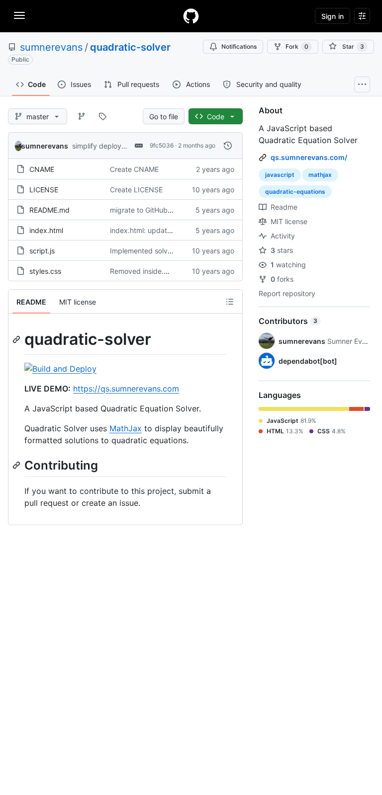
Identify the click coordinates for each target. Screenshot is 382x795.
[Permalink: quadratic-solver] (17, 339)
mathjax (320, 174)
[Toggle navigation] (19, 15)
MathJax (125, 428)
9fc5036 (162, 145)
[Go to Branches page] (81, 116)
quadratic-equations (295, 191)
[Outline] (229, 302)
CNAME (41, 169)
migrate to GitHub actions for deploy (169, 210)
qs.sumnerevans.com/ (309, 157)
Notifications (239, 46)
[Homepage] (191, 16)
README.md (49, 210)
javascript (279, 174)
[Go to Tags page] (102, 116)
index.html (46, 230)
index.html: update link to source (163, 230)
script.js (42, 250)
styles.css (45, 271)
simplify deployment (105, 146)
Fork (297, 46)
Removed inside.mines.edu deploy (165, 271)
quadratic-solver (130, 47)
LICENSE (43, 189)
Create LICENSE (136, 189)
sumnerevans (51, 47)
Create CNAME (134, 169)
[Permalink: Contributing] (17, 465)
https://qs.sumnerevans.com (126, 389)
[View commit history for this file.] (227, 146)
